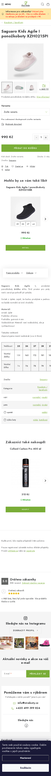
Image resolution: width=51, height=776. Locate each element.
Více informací (43, 96)
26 (23, 224)
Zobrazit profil (24, 630)
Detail (25, 248)
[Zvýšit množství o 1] (45, 137)
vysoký (44, 397)
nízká (35, 419)
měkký (44, 412)
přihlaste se (13, 550)
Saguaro (12, 160)
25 (17, 224)
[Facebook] (26, 725)
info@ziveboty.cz (28, 703)
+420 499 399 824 (28, 708)
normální (36, 397)
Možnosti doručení (13, 124)
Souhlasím (25, 767)
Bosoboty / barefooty (42, 388)
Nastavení (25, 758)
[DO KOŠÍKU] (25, 509)
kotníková (43, 419)
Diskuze (29, 272)
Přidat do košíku (25, 148)
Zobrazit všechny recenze (33, 583)
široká (44, 404)
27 (28, 224)
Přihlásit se (38, 673)
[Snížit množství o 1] (36, 137)
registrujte (30, 550)
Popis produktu (12, 272)
